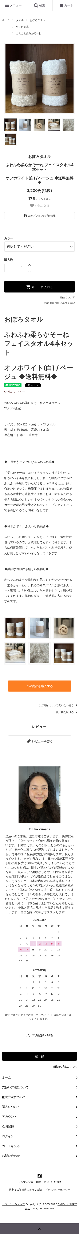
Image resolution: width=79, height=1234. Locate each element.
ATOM (57, 1182)
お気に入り (42, 205)
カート (68, 5)
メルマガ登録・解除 (29, 1182)
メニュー (15, 5)
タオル (20, 20)
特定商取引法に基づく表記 (59, 302)
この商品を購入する (39, 686)
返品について (67, 297)
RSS (46, 1182)
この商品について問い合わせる (56, 705)
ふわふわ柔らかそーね (28, 33)
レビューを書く (42, 741)
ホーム (6, 20)
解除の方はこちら (65, 1066)
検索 (41, 5)
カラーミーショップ (13, 1204)
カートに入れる (42, 287)
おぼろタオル (37, 20)
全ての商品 (22, 26)
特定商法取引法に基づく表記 (25, 1189)
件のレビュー (14, 392)
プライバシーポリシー (57, 1189)
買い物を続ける (65, 712)
